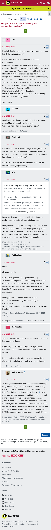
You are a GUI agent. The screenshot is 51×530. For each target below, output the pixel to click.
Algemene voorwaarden (12, 478)
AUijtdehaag (17, 255)
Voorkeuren (16, 485)
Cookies (5, 485)
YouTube (9, 499)
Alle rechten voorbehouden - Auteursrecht (20, 524)
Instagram (9, 502)
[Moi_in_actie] (8, 373)
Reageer (45, 435)
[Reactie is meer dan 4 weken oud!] (8, 47)
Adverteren (7, 467)
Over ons (15, 471)
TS (28, 19)
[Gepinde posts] (41, 19)
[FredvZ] (8, 109)
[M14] (8, 172)
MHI (28, 321)
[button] (3, 3)
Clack (34, 321)
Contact (5, 471)
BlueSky (8, 495)
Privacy (5, 481)
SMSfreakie (17, 327)
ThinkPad (16, 137)
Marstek (41, 321)
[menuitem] (37, 3)
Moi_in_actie (17, 372)
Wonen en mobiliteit (15, 440)
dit (40, 392)
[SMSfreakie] (8, 327)
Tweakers (6, 522)
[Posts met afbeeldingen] (31, 19)
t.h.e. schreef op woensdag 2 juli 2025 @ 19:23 (24, 185)
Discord (8, 509)
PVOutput (6, 321)
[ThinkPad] (8, 137)
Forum (3, 440)
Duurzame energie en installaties (15, 14)
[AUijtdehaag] (8, 255)
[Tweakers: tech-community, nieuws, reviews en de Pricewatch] (14, 3)
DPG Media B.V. (31, 522)
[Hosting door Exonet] (12, 456)
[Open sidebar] (49, 13)
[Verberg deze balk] (48, 9)
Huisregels (6, 474)
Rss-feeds (9, 506)
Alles (23, 19)
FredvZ (15, 109)
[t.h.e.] (8, 40)
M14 (13, 172)
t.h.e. (14, 40)
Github (13, 321)
